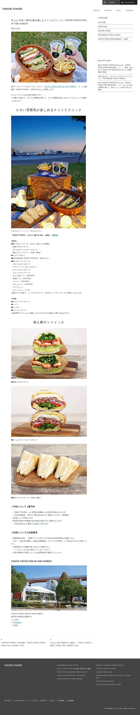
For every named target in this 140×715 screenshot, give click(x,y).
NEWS (118, 10)
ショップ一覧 (32, 700)
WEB (36, 523)
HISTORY (96, 10)
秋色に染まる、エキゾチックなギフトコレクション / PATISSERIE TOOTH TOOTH (115, 77)
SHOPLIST (108, 10)
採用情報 (61, 700)
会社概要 (71, 700)
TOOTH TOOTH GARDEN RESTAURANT (72, 672)
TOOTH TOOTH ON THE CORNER (69, 679)
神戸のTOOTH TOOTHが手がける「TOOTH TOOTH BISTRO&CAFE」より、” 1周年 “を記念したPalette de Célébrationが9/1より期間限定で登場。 (115, 68)
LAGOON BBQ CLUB (104, 672)
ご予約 (16, 619)
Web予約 (112, 2)
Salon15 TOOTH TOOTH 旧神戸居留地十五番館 (74, 668)
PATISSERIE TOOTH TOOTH (109, 35)
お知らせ (52, 700)
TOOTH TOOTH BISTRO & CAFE (108, 684)
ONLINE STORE (104, 31)
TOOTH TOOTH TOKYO (105, 681)
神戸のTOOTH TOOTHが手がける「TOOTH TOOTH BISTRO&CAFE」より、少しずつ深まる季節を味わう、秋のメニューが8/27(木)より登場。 (115, 86)
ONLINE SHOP (19, 700)
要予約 (55, 235)
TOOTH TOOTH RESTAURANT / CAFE (113, 39)
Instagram (17, 622)
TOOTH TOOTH (30, 665)
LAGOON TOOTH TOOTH (105, 668)
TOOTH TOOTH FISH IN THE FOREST (60, 86)
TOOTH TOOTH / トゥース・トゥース (12, 9)
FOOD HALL (103, 26)
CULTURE (102, 22)
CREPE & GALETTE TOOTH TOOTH (109, 665)
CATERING (129, 10)
